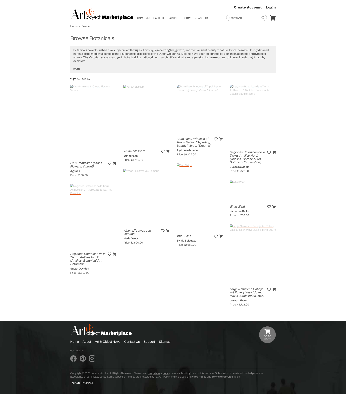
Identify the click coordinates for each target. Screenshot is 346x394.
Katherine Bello (239, 211)
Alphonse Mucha (187, 150)
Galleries (159, 18)
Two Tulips (184, 236)
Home (74, 341)
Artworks (143, 18)
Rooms (187, 18)
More (76, 68)
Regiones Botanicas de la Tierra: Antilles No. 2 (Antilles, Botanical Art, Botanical (88, 259)
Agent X (75, 171)
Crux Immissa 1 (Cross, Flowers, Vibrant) (86, 164)
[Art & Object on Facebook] (73, 358)
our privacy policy (159, 373)
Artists (174, 18)
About (209, 18)
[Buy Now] (114, 163)
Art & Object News (107, 341)
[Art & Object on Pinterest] (83, 358)
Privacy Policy (197, 376)
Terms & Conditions (81, 383)
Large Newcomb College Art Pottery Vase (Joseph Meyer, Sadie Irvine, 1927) (247, 292)
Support (149, 341)
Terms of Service (222, 376)
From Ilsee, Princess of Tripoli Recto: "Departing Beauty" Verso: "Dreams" (194, 142)
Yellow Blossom (134, 151)
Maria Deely (130, 238)
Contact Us (132, 341)
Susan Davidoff (239, 166)
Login (271, 7)
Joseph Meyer (238, 300)
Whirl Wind (237, 206)
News (198, 18)
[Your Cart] (273, 18)
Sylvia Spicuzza (186, 240)
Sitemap (164, 341)
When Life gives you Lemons (137, 232)
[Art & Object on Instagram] (92, 358)
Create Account (248, 7)
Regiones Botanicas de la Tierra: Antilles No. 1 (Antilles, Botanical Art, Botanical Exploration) (247, 157)
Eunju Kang (130, 155)
